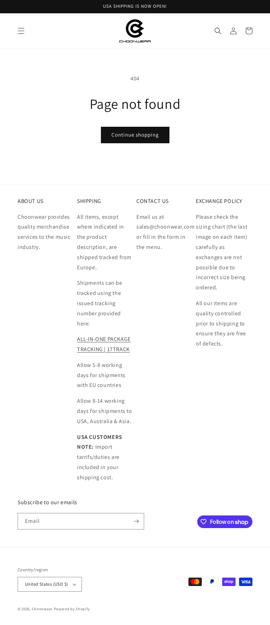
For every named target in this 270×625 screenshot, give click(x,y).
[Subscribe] (136, 521)
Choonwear (42, 608)
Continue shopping (135, 134)
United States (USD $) (46, 584)
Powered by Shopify (72, 608)
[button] (21, 31)
